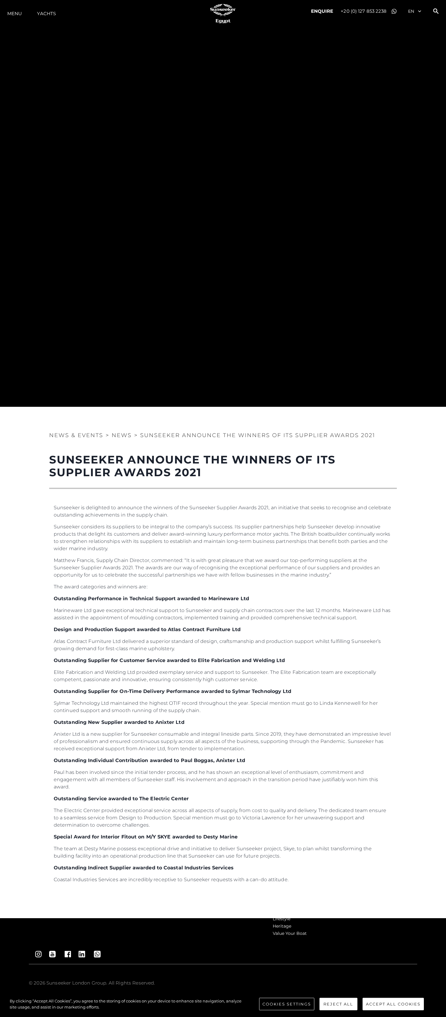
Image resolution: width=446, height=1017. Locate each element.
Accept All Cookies (393, 1004)
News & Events (76, 435)
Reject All (338, 1004)
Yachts (46, 13)
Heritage (282, 926)
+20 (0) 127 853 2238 (364, 11)
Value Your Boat (290, 933)
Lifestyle (281, 919)
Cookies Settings (286, 1004)
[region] (223, 1004)
